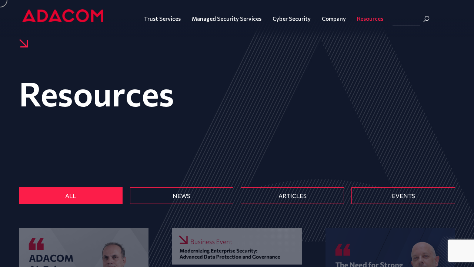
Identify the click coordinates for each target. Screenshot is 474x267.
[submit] (426, 19)
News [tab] (181, 195)
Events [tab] (403, 195)
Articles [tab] (292, 195)
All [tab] (70, 195)
